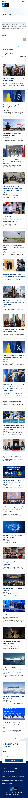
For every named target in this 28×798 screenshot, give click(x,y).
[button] (24, 1)
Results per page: (22, 56)
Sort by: (3, 56)
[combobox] (24, 1)
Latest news (7, 14)
